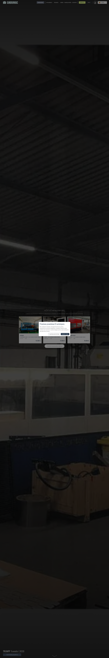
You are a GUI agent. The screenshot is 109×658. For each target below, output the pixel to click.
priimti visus (65, 334)
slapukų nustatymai (54, 334)
